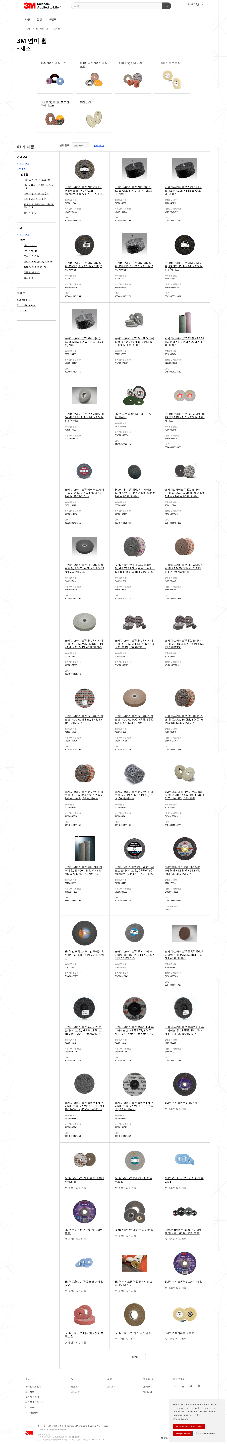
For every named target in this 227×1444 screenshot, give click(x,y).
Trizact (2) (22, 310)
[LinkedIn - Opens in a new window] (174, 1386)
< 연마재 (21, 169)
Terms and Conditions (77, 1426)
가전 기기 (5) (30, 245)
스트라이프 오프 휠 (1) (35, 198)
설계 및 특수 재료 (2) (35, 267)
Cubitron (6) (24, 299)
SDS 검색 (111, 1386)
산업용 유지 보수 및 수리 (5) (38, 261)
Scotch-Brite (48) (26, 305)
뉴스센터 (75, 1386)
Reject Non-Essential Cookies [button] (189, 1426)
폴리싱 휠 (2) (30, 212)
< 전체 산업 (23, 163)
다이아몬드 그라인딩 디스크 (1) (38, 187)
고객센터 (147, 1386)
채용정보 (29, 1391)
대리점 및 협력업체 (34, 1402)
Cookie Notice (180, 1419)
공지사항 (75, 1391)
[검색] (166, 5)
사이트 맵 (147, 1391)
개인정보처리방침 (56, 1426)
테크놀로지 (30, 1407)
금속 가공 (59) (31, 256)
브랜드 (53, 19)
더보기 (135, 1357)
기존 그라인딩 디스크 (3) (37, 179)
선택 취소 (99, 145)
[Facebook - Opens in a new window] (191, 1386)
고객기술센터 (31, 1412)
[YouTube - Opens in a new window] (182, 1386)
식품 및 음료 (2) (32, 272)
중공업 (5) (29, 277)
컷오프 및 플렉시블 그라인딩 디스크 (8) (39, 206)
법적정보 (42, 1426)
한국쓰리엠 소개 (33, 1386)
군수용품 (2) (30, 250)
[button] (205, 1433)
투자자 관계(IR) (32, 1396)
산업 (39, 19)
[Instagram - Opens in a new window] (199, 1386)
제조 (78, 145)
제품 (27, 19)
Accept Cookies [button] (183, 1433)
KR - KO (191, 4)
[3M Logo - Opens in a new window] (42, 5)
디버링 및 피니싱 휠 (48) (36, 193)
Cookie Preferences (99, 1426)
